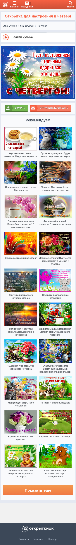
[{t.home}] (38, 529)
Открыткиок (10, 25)
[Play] (6, 37)
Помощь (52, 539)
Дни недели (27, 25)
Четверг (42, 25)
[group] (38, 37)
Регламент (38, 539)
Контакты (24, 539)
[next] (71, 72)
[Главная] (4, 5)
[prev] (4, 72)
